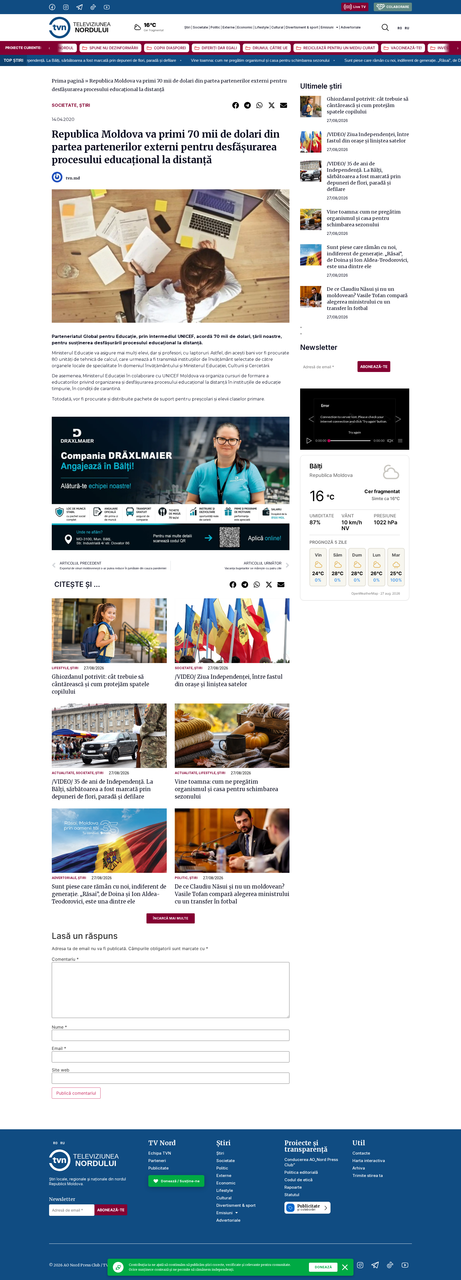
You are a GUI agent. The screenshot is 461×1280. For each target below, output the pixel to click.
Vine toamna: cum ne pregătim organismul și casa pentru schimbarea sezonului (189, 60)
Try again (354, 432)
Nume (59, 1027)
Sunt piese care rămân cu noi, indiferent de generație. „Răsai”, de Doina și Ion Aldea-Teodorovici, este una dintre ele (109, 894)
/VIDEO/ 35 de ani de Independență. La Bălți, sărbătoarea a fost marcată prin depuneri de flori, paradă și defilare (102, 789)
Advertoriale (351, 27)
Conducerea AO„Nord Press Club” (311, 1162)
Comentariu (65, 959)
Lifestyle (262, 27)
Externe (228, 27)
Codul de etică (298, 1179)
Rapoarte (293, 1187)
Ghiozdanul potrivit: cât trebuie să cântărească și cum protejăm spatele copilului (100, 684)
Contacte (361, 1153)
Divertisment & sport (302, 27)
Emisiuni (327, 27)
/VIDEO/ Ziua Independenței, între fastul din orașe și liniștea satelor (368, 137)
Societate (200, 27)
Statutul (291, 1194)
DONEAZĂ (323, 1267)
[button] (235, 105)
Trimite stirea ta (367, 1175)
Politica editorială (301, 1172)
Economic (245, 27)
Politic (215, 27)
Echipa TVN (159, 1153)
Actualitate (63, 773)
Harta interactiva (368, 1160)
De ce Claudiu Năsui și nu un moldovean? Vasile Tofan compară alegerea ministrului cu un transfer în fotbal (232, 894)
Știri (187, 27)
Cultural (277, 27)
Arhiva (358, 1168)
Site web (60, 1070)
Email (59, 1048)
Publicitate (158, 1168)
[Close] (345, 1267)
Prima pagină (68, 81)
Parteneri (157, 1160)
